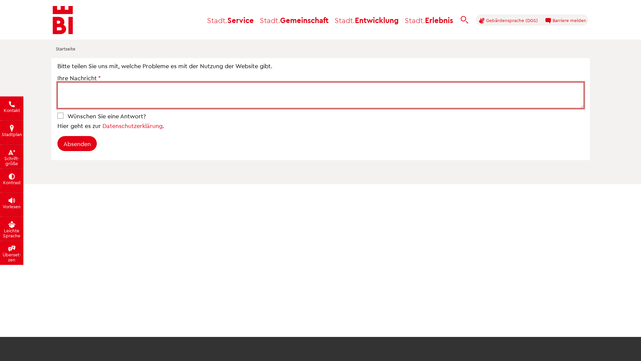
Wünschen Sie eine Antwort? (106, 115)
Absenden (77, 143)
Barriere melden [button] (568, 20)
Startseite (65, 48)
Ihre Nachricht (77, 77)
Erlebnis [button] (429, 19)
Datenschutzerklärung (132, 125)
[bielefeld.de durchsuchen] (464, 20)
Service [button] (230, 19)
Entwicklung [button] (367, 19)
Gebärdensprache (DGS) (511, 20)
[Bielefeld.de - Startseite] (63, 20)
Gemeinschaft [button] (294, 19)
